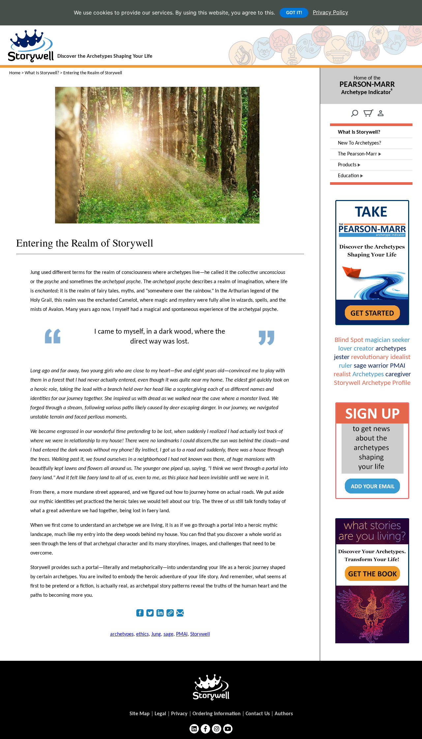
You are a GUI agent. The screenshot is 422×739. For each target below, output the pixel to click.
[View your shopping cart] (368, 117)
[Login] (380, 117)
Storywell (347, 383)
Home (14, 73)
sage (360, 365)
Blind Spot (349, 340)
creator (364, 348)
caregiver (398, 374)
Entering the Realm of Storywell (84, 243)
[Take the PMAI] (372, 326)
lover (345, 348)
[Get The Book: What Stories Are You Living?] (372, 644)
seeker (401, 340)
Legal (160, 714)
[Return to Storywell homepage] (27, 59)
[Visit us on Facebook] (205, 728)
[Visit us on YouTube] (228, 728)
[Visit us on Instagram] (217, 728)
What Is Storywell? (42, 73)
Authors (284, 714)
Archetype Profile (386, 383)
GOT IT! (294, 12)
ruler (345, 365)
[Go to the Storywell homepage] (211, 687)
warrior (378, 365)
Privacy (179, 714)
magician (377, 340)
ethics (142, 634)
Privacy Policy (330, 12)
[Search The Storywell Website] (355, 113)
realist (342, 374)
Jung (156, 634)
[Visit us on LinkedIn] (194, 728)
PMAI (397, 365)
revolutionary (370, 357)
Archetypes (368, 374)
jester (341, 357)
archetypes (391, 348)
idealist (400, 357)
